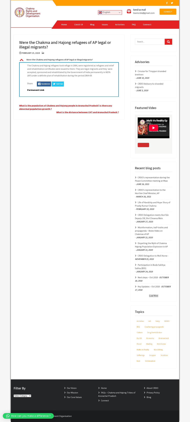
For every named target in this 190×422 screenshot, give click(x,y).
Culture (139, 332)
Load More (153, 296)
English (106, 12)
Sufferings (141, 355)
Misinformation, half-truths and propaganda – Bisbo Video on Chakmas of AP (151, 231)
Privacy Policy (153, 392)
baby (158, 321)
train (138, 361)
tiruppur (152, 355)
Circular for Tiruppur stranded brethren (150, 73)
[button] (69, 60)
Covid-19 (78, 24)
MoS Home (161, 344)
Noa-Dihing (158, 349)
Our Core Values (74, 397)
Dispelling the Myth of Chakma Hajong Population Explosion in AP (151, 245)
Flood (139, 344)
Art (150, 321)
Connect (168, 11)
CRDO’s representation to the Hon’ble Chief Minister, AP (150, 192)
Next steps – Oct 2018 (148, 277)
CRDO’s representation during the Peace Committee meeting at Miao (152, 179)
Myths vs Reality (143, 349)
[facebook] (167, 3)
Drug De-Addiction (154, 332)
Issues (105, 24)
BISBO (166, 321)
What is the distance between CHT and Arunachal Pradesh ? (87, 112)
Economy (150, 338)
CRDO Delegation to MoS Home (152, 255)
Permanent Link (35, 90)
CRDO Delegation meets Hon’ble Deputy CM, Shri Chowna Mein (152, 216)
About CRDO (152, 388)
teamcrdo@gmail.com (144, 13)
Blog (92, 24)
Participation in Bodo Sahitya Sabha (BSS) (150, 266)
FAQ (134, 24)
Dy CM (139, 338)
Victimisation (150, 361)
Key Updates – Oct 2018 (149, 286)
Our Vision (72, 388)
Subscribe (143, 145)
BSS (138, 327)
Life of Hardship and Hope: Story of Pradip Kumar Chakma (152, 204)
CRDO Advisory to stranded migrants (149, 85)
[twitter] (172, 3)
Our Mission (72, 392)
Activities (119, 24)
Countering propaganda (154, 327)
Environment (164, 338)
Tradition (164, 355)
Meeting (149, 344)
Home (64, 24)
